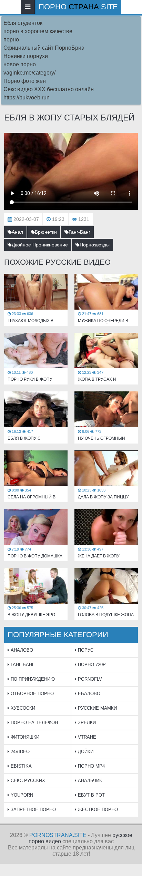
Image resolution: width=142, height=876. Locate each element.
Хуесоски (22, 708)
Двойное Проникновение (40, 244)
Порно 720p (91, 664)
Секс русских (27, 780)
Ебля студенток (22, 23)
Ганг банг (21, 664)
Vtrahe (86, 737)
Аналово (21, 650)
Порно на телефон (33, 722)
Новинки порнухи (25, 56)
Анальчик (89, 780)
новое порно (19, 64)
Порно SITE (78, 6)
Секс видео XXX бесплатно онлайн (48, 89)
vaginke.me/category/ (29, 73)
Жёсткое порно (97, 809)
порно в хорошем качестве (37, 31)
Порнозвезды (95, 244)
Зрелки (86, 722)
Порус (85, 650)
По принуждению (32, 679)
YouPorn (21, 795)
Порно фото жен (24, 81)
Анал (17, 232)
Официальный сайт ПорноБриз (43, 48)
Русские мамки (97, 708)
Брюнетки (46, 232)
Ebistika (20, 766)
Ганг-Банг (79, 232)
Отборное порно (31, 693)
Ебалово (88, 693)
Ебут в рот (91, 795)
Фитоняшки (24, 737)
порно (11, 39)
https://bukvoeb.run (26, 97)
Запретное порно (32, 809)
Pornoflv (89, 679)
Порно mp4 (91, 766)
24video (19, 751)
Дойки (85, 751)
